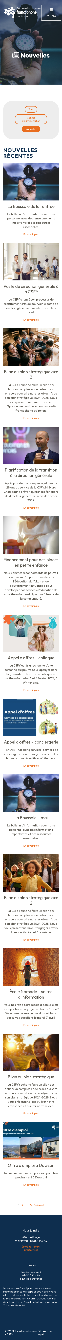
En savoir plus (31, 234)
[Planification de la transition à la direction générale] (31, 463)
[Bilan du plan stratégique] (31, 1070)
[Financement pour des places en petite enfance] (31, 552)
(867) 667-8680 (31, 1246)
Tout (31, 109)
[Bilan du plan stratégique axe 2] (31, 890)
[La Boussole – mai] (31, 810)
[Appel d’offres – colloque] (31, 651)
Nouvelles (31, 129)
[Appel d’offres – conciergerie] (31, 735)
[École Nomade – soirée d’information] (31, 984)
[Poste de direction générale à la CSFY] (31, 279)
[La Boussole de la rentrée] (31, 199)
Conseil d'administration (31, 119)
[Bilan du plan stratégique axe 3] (31, 364)
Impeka (42, 1334)
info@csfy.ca (31, 1249)
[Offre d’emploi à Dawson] (31, 1158)
